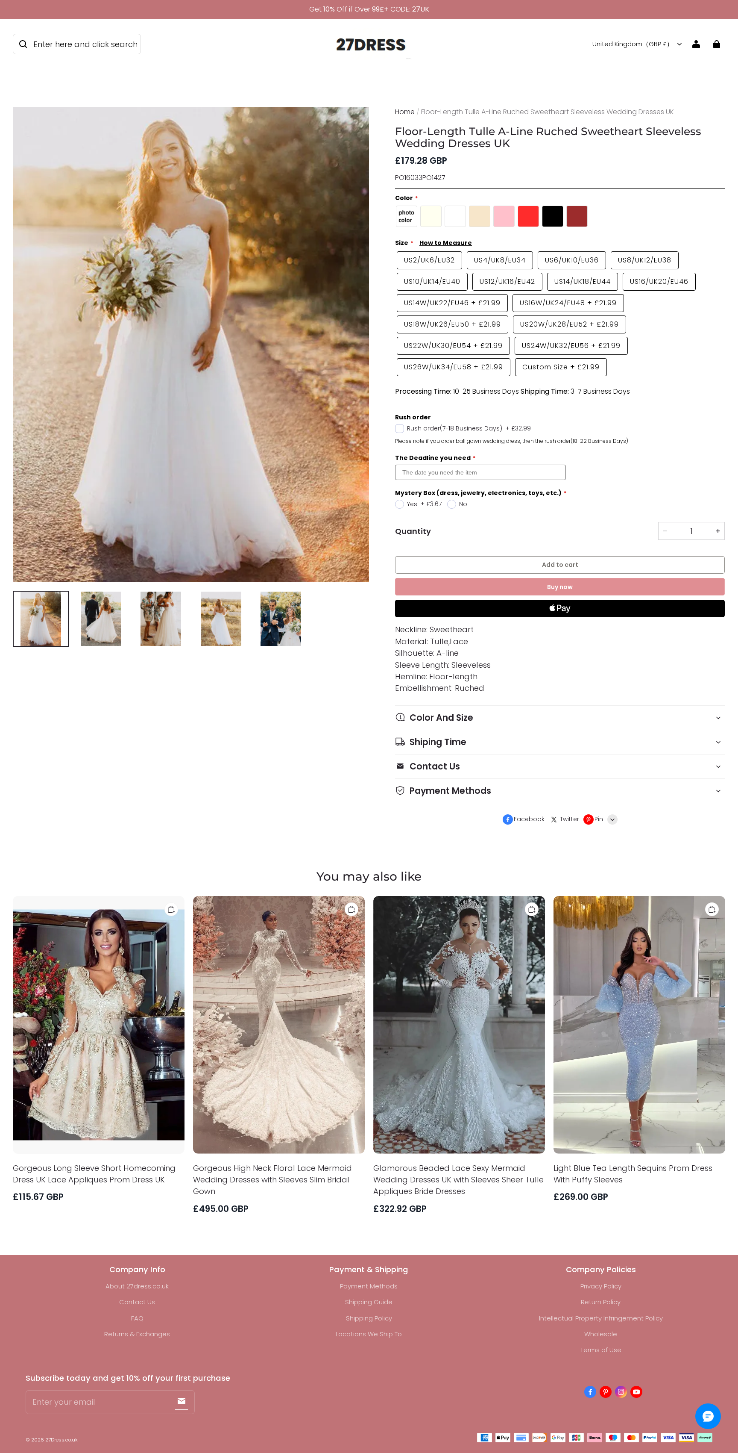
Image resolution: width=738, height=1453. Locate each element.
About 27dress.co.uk (137, 1286)
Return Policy (601, 1301)
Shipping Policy (369, 1318)
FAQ (137, 1318)
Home (405, 112)
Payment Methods (369, 1286)
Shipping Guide (368, 1301)
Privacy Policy (600, 1286)
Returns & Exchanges (137, 1333)
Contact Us (137, 1301)
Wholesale (600, 1333)
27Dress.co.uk (61, 1439)
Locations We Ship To (369, 1333)
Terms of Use (600, 1349)
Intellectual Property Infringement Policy (601, 1318)
